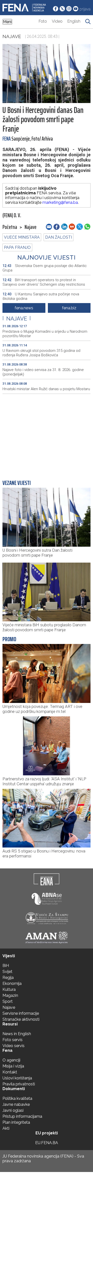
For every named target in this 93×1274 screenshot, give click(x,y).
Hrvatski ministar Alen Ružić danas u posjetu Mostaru (46, 389)
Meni (7, 21)
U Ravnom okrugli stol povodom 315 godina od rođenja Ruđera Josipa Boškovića (41, 352)
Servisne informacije (20, 1013)
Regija (8, 977)
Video (57, 21)
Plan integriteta (16, 1122)
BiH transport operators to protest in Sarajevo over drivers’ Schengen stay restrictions (43, 282)
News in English (16, 1033)
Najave (11, 36)
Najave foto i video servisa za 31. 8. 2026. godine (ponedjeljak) (43, 372)
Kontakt (9, 1072)
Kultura (9, 989)
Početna (9, 227)
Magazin (10, 995)
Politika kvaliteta (17, 1098)
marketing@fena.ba (60, 202)
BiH (5, 965)
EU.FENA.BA (46, 1142)
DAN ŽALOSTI (58, 237)
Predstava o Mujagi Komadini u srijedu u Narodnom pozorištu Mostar (44, 333)
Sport (7, 1001)
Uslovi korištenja (17, 1078)
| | (16, 318)
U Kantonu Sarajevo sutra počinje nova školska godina (40, 296)
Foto (43, 21)
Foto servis (12, 1039)
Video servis (13, 1045)
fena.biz (69, 308)
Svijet (7, 971)
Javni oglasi (13, 1110)
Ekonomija (12, 983)
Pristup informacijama (22, 1116)
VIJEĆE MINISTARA (22, 237)
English (73, 21)
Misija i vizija (13, 1066)
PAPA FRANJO (17, 247)
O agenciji (11, 1060)
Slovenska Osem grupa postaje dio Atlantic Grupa (44, 268)
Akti (5, 1128)
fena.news (24, 308)
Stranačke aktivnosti (20, 1019)
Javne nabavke (16, 1104)
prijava (85, 9)
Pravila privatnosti (18, 1084)
